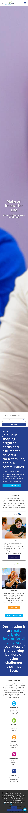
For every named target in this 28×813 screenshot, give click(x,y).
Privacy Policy (8, 804)
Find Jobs (14, 557)
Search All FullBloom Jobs (11, 485)
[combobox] (14, 415)
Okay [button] (14, 808)
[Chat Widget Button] (25, 810)
